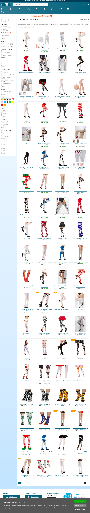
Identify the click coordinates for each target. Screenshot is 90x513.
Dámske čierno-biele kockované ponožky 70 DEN (26, 215)
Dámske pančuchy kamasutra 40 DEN (62, 309)
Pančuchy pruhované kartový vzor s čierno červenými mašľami (62, 215)
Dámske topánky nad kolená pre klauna (80, 380)
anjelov (56, 24)
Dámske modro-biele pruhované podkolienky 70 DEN (44, 215)
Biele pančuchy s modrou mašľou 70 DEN (26, 310)
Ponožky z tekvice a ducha (80, 404)
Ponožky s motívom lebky (44, 404)
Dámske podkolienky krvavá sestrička (44, 191)
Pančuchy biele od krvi (26, 333)
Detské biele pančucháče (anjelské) (62, 96)
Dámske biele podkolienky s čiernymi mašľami (44, 310)
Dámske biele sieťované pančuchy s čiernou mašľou (62, 428)
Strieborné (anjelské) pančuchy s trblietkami (44, 49)
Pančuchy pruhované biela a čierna (44, 72)
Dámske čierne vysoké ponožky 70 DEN (62, 357)
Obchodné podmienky (51, 497)
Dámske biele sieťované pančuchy (62, 191)
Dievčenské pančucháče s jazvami (26, 262)
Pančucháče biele (62, 72)
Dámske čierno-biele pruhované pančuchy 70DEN (44, 144)
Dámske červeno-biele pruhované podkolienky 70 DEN (80, 286)
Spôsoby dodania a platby (52, 495)
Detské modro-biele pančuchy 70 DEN (44, 451)
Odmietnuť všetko (80, 509)
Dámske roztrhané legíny (80, 357)
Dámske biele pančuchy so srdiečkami (62, 380)
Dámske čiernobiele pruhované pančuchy (62, 144)
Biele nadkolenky (80, 49)
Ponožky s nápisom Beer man (44, 428)
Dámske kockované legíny (44, 333)
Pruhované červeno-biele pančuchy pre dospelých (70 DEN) (27, 452)
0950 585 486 (13, 497)
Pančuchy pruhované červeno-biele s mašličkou (44, 239)
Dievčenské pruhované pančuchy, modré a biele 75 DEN (62, 263)
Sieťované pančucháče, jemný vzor (27, 96)
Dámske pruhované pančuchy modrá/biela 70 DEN (44, 168)
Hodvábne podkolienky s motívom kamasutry (27, 476)
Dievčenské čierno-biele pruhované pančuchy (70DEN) (62, 168)
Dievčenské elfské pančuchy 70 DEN (26, 191)
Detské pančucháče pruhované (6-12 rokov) (44, 97)
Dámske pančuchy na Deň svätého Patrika (27, 428)
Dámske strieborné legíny (62, 49)
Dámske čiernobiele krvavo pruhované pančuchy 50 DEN (44, 286)
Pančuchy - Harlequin (62, 238)
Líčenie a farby (5, 30)
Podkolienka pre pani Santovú (26, 286)
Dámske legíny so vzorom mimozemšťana (26, 357)
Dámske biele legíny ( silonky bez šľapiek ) (26, 120)
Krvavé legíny (26, 380)
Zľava (4, 12)
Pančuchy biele (26, 143)
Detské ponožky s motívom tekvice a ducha (62, 405)
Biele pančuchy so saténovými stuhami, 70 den (62, 476)
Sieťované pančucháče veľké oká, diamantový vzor (80, 144)
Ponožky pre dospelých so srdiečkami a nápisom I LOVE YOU (44, 476)
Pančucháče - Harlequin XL (62, 333)
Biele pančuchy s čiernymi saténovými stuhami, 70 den (80, 476)
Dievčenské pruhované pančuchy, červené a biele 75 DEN (80, 215)
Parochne (4, 29)
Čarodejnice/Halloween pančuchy (26, 167)
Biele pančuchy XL (80, 309)
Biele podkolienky (26, 238)
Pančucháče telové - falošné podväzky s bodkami (62, 286)
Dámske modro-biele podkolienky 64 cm (80, 239)
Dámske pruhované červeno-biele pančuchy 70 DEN (44, 120)
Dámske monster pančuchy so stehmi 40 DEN (62, 452)
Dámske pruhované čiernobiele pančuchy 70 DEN (80, 191)
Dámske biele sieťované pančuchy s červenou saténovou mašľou (80, 428)
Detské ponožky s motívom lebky (26, 404)
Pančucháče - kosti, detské (62, 120)
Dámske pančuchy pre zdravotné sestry (80, 262)
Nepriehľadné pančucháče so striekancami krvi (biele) (80, 334)
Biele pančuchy (26, 49)
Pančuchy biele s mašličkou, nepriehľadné (80, 168)
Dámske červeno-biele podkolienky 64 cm (80, 120)
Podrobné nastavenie (80, 505)
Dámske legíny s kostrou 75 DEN (80, 451)
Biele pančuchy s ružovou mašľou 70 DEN (44, 263)
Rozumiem (80, 501)
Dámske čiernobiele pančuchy (80, 72)
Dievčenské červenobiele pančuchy (26, 72)
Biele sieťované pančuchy (80, 96)
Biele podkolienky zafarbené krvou (44, 357)
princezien (52, 24)
